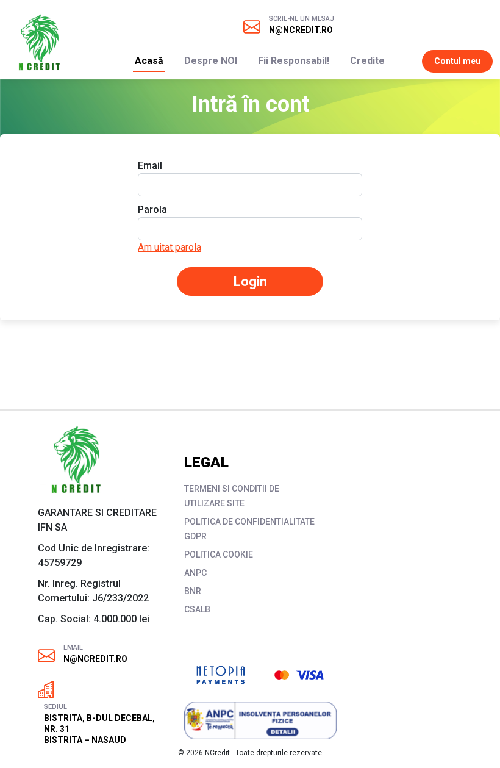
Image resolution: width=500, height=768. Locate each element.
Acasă (149, 60)
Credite (367, 60)
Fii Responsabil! (293, 60)
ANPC (195, 573)
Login (250, 281)
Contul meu (457, 61)
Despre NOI (210, 60)
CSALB (197, 609)
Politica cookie (218, 554)
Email (150, 165)
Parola (152, 209)
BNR (192, 591)
